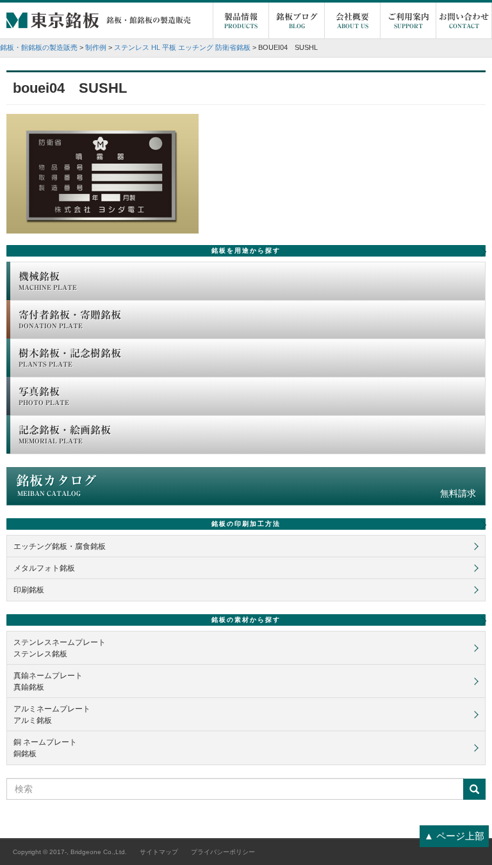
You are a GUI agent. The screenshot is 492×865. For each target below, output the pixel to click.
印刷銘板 (28, 589)
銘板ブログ (297, 21)
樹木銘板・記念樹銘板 (70, 357)
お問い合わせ (464, 21)
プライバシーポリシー (223, 851)
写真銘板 (44, 396)
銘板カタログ (246, 486)
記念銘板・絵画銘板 (65, 434)
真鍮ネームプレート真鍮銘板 (48, 681)
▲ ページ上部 (454, 835)
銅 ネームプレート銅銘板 (45, 748)
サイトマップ (159, 851)
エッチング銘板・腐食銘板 (59, 546)
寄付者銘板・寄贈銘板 (70, 319)
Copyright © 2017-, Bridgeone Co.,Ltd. (70, 851)
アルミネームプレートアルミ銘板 (51, 714)
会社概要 (352, 21)
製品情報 (241, 21)
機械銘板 (48, 280)
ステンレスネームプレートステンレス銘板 (59, 648)
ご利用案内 (408, 21)
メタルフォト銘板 (44, 568)
